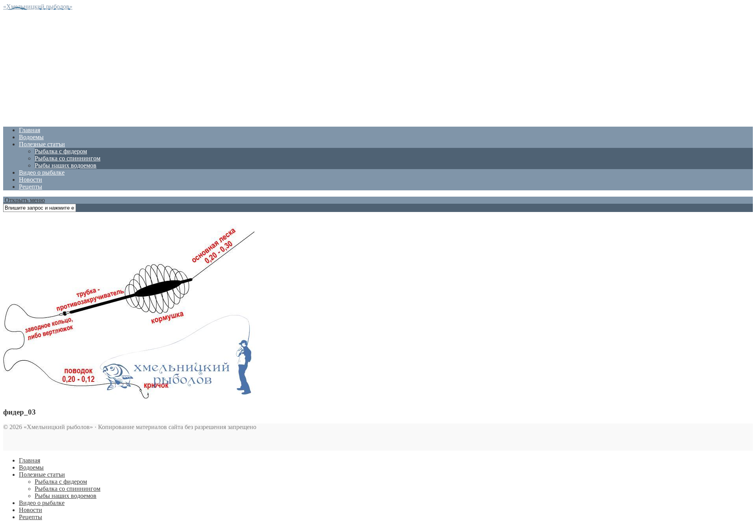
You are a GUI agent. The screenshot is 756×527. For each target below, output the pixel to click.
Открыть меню (24, 200)
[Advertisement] (239, 65)
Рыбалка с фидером (61, 151)
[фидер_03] (129, 396)
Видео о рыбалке (42, 172)
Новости (30, 179)
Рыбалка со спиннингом (67, 158)
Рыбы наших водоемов (65, 165)
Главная (29, 130)
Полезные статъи (42, 144)
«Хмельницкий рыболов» (37, 6)
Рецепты (30, 186)
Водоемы (31, 137)
